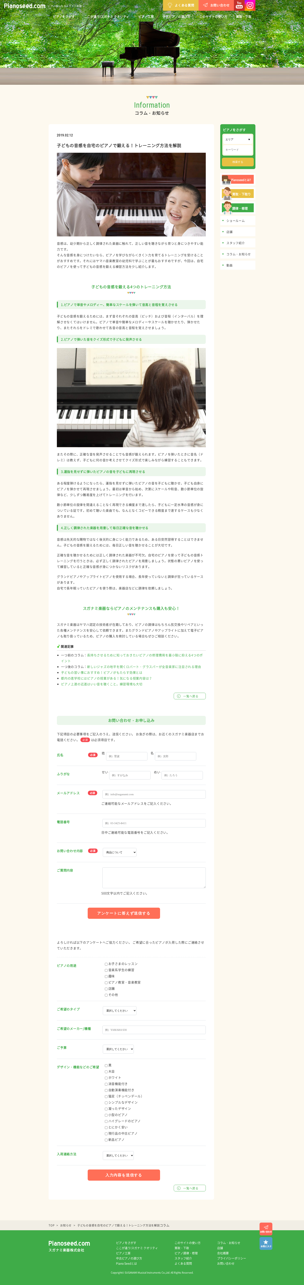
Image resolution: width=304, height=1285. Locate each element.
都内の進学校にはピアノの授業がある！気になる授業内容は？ (106, 678)
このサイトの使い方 (213, 16)
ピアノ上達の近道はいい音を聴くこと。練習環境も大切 (101, 684)
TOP (51, 1225)
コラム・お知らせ (228, 1243)
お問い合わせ (220, 5)
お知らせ (66, 1225)
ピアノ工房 (146, 16)
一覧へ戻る (191, 696)
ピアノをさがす (64, 16)
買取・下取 (243, 16)
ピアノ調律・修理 (186, 1253)
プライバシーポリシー (231, 1258)
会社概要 (223, 1253)
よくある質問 (184, 5)
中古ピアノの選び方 (176, 16)
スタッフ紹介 (183, 1258)
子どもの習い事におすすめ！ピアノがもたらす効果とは (101, 672)
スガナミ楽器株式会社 (66, 1249)
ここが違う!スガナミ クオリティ (106, 16)
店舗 (220, 1248)
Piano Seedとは (126, 1263)
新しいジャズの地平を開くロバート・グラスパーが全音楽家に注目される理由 (144, 666)
